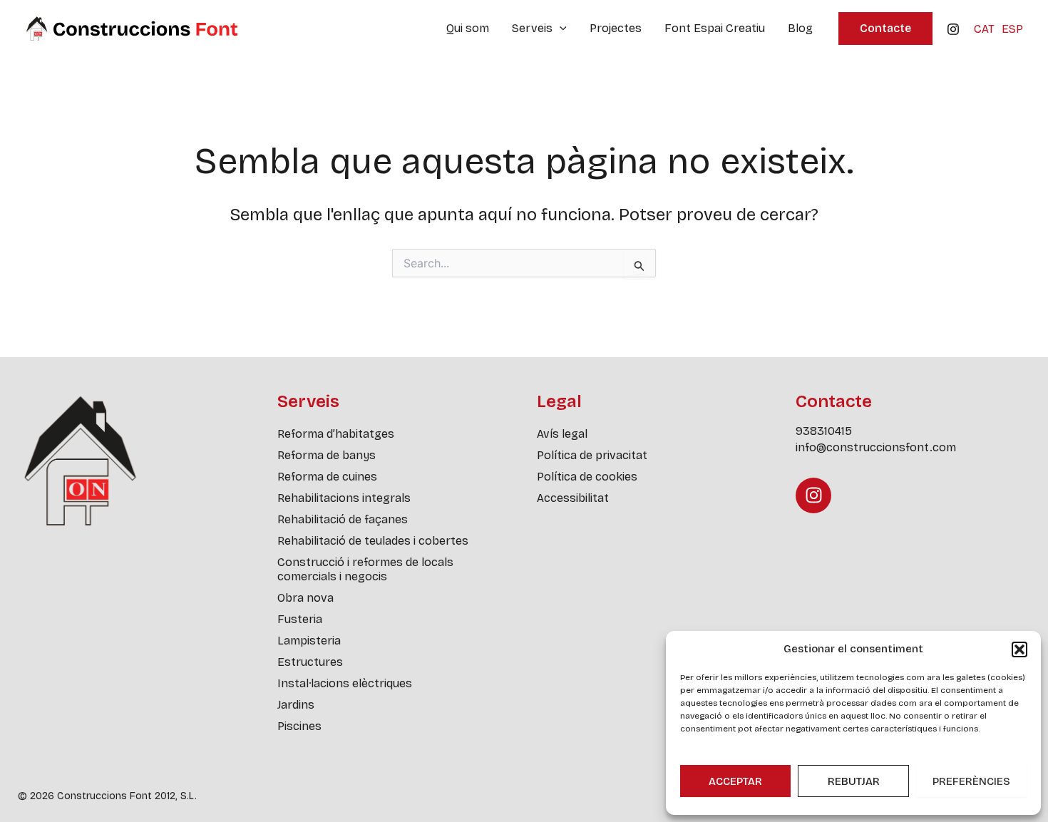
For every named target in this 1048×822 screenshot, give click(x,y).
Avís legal (562, 434)
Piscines (299, 726)
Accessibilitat (573, 498)
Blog (800, 28)
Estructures (310, 662)
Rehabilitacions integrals (344, 498)
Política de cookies (587, 476)
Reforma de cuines (327, 476)
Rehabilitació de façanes (342, 519)
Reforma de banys (326, 455)
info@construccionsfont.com (876, 447)
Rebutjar (854, 781)
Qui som (467, 28)
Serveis (532, 28)
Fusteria (299, 619)
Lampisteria (309, 640)
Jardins (295, 704)
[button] (1019, 649)
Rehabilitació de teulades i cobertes (372, 541)
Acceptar (735, 781)
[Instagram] (953, 29)
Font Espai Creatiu (714, 28)
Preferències (971, 781)
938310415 (824, 431)
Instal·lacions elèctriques (344, 683)
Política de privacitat (592, 455)
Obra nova (305, 598)
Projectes (616, 28)
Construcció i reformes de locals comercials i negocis (365, 569)
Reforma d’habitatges (335, 434)
